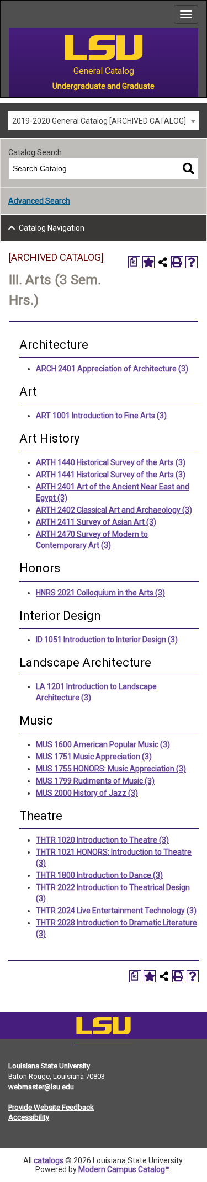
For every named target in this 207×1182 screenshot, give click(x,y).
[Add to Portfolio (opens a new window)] (148, 262)
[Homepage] (103, 1028)
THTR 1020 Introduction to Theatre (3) (102, 839)
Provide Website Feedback (51, 1107)
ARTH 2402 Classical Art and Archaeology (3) (114, 509)
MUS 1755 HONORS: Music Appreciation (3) (111, 768)
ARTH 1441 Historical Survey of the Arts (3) (110, 474)
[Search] (188, 168)
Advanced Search (39, 200)
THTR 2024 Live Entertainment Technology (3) (116, 910)
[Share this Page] (163, 262)
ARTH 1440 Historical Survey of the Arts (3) (110, 462)
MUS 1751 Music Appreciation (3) (94, 756)
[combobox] (103, 120)
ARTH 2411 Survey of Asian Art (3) (96, 522)
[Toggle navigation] (186, 14)
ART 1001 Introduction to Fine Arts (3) (101, 415)
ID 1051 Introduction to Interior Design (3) (107, 639)
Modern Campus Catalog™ (124, 1169)
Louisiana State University (49, 1066)
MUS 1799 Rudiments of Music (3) (95, 780)
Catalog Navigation (51, 227)
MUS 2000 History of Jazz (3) (87, 793)
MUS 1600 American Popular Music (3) (103, 744)
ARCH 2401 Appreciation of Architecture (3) (112, 368)
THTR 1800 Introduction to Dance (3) (99, 875)
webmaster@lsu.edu (41, 1087)
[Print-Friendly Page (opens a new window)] (177, 262)
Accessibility (28, 1117)
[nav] (9, 14)
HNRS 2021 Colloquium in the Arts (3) (100, 592)
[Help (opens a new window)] (191, 262)
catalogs (48, 1160)
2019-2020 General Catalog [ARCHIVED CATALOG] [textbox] (99, 120)
